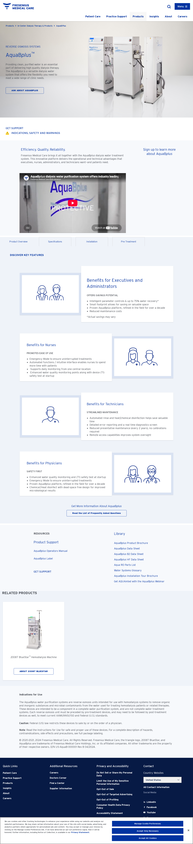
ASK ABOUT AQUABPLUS (24, 90)
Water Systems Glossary (128, 570)
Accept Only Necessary (148, 831)
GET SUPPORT (14, 128)
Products (138, 16)
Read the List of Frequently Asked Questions (96, 513)
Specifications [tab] (55, 241)
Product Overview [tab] (18, 241)
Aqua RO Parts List (125, 564)
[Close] (188, 830)
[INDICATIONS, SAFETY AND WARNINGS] (7, 133)
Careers (182, 16)
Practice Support (116, 16)
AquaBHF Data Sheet (129, 559)
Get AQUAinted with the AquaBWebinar (139, 581)
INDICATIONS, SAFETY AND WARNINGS (35, 132)
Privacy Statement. (80, 832)
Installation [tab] (91, 241)
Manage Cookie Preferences (147, 824)
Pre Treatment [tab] (128, 241)
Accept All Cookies (147, 838)
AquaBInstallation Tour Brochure (136, 575)
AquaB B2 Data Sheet (129, 554)
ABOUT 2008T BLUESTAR (33, 671)
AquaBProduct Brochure (131, 543)
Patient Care (92, 16)
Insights (154, 16)
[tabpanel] (96, 385)
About (168, 16)
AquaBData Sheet (127, 548)
